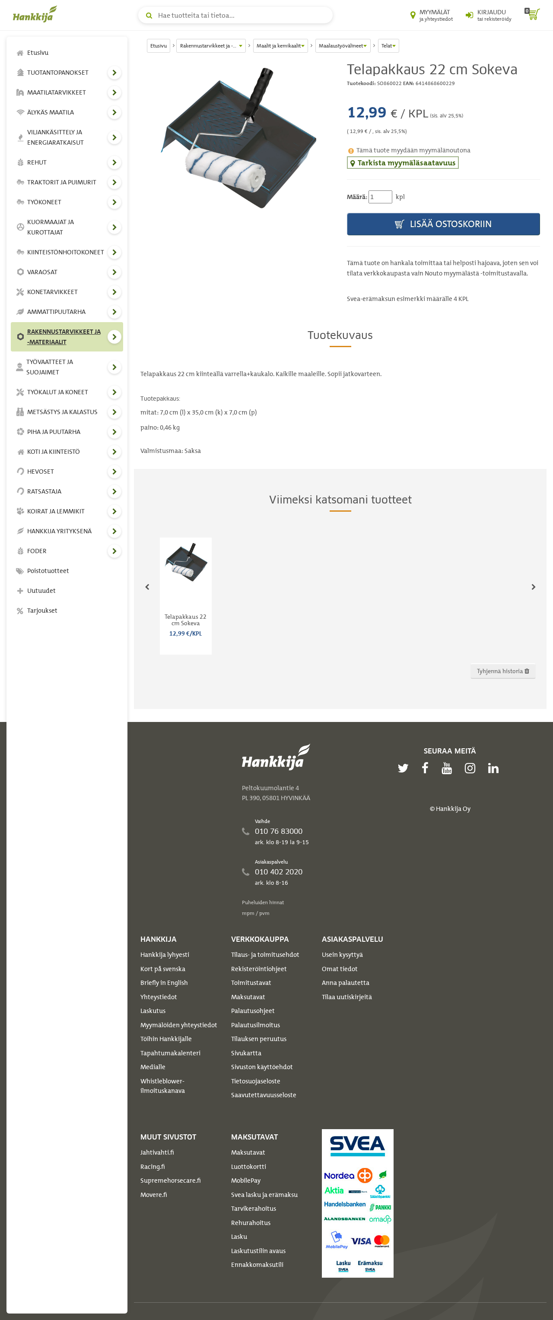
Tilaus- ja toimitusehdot (265, 954)
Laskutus (152, 1011)
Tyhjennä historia (500, 671)
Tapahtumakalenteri (170, 1053)
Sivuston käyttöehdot (262, 1067)
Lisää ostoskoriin (450, 224)
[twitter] (405, 768)
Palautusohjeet (253, 1011)
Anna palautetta (345, 982)
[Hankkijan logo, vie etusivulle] (36, 13)
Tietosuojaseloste (255, 1081)
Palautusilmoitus (255, 1025)
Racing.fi (152, 1166)
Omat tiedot (340, 969)
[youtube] (449, 768)
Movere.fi (153, 1194)
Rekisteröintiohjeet (259, 969)
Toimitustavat (251, 982)
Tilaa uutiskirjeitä (347, 997)
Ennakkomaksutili (257, 1264)
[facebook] (427, 768)
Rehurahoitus (250, 1223)
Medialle (152, 1067)
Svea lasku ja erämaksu (264, 1194)
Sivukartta (246, 1053)
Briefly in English (164, 982)
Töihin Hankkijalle (166, 1039)
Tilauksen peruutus (258, 1039)
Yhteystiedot (158, 997)
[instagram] (472, 768)
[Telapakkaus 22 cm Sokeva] (237, 142)
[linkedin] (495, 768)
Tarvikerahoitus (253, 1208)
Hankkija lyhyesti (164, 954)
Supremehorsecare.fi (170, 1180)
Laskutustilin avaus (258, 1251)
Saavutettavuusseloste (263, 1095)
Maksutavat (248, 997)
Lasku (239, 1236)
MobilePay (246, 1180)
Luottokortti (248, 1166)
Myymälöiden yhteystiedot (178, 1025)
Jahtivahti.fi (157, 1152)
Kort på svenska (162, 969)
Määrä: (357, 197)
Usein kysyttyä (342, 954)
